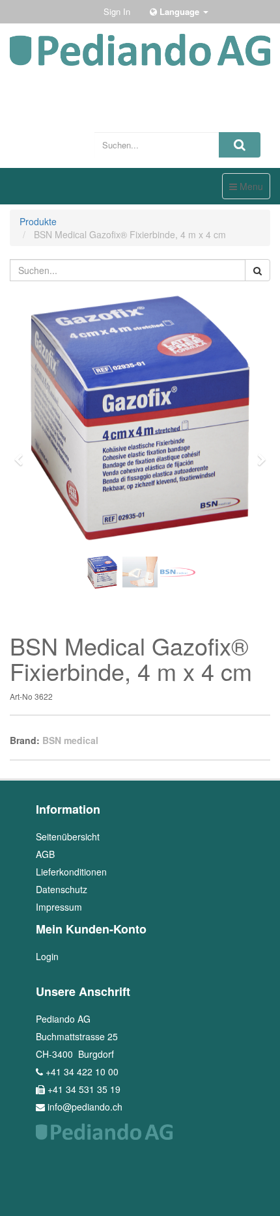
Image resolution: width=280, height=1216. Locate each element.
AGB (45, 854)
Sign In (117, 11)
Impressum (59, 906)
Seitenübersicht (68, 836)
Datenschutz (61, 889)
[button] (22, 454)
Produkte (38, 221)
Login (47, 956)
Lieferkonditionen (71, 871)
